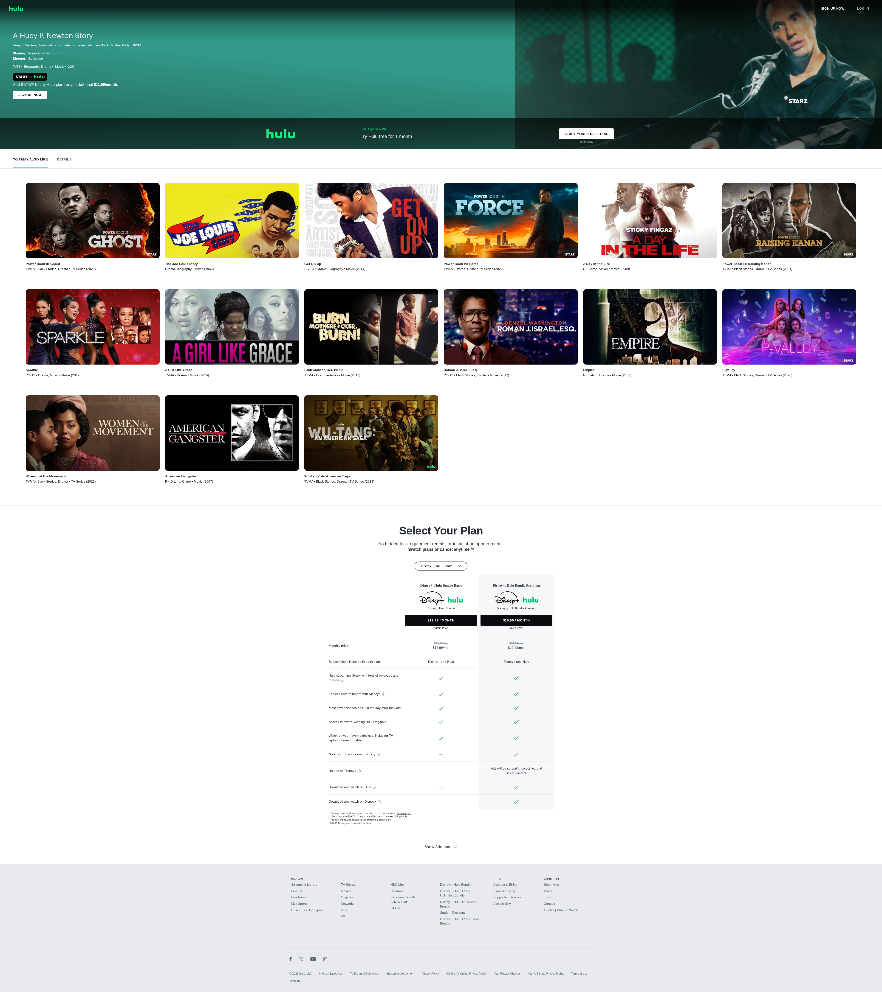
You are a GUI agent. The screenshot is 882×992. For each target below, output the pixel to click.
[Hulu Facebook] (294, 959)
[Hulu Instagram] (325, 959)
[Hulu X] (304, 959)
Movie (59, 66)
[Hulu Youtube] (316, 959)
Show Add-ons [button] (437, 847)
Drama (46, 66)
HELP (497, 879)
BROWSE (297, 879)
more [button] (137, 45)
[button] (30, 158)
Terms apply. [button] (404, 813)
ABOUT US (551, 879)
